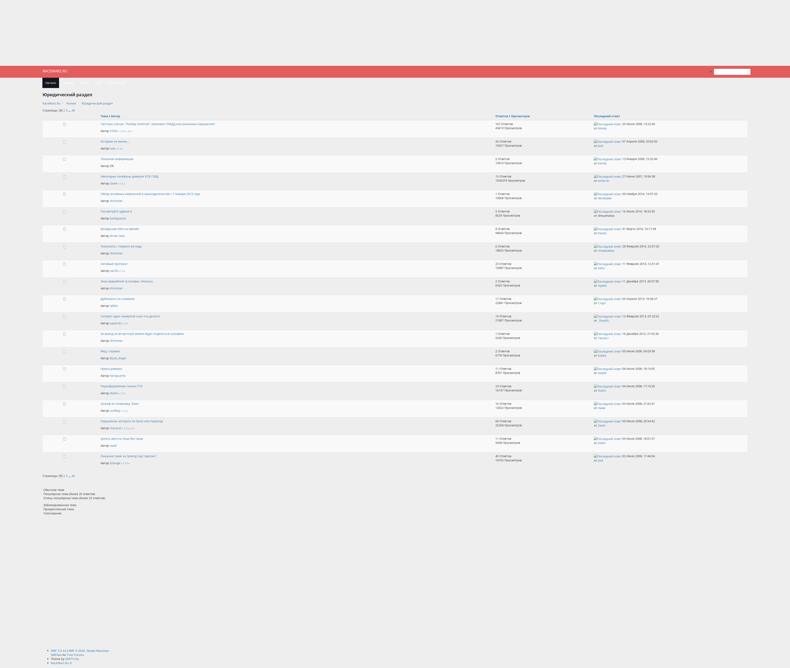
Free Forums (75, 654)
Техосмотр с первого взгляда (121, 246)
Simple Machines (98, 650)
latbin (114, 306)
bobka (602, 355)
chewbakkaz (606, 251)
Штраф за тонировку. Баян (120, 404)
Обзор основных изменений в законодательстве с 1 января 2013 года (150, 194)
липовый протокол (114, 264)
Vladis (114, 393)
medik (602, 373)
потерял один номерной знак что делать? (130, 316)
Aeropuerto (117, 376)
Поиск (84, 83)
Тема (104, 116)
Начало (50, 83)
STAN (113, 131)
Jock (600, 146)
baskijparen (118, 218)
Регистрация (116, 83)
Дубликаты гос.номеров (117, 299)
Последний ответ (607, 116)
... (70, 110)
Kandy (602, 163)
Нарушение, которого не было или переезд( (132, 421)
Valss (601, 268)
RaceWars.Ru (55, 70)
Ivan (113, 148)
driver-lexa (117, 236)
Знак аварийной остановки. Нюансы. (127, 281)
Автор (115, 116)
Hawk (601, 408)
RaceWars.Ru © (61, 663)
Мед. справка (110, 351)
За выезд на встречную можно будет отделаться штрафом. (142, 334)
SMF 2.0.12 (58, 650)
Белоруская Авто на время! (120, 229)
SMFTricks (72, 659)
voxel (113, 446)
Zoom (113, 183)
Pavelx (602, 233)
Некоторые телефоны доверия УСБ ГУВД (129, 176)
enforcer (604, 181)
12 (129, 131)
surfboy (115, 411)
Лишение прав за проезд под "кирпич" (129, 456)
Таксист (603, 338)
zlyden (602, 286)
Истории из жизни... (115, 141)
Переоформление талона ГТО (122, 386)
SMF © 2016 (77, 650)
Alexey (602, 128)
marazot (115, 428)
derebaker (605, 198)
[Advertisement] (395, 33)
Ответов (501, 116)
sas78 (114, 271)
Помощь (68, 83)
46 (73, 110)
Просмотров (520, 116)
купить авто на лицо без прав (122, 439)
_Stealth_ (604, 320)
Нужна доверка (111, 369)
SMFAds (56, 654)
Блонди (115, 463)
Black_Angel (118, 358)
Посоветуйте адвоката (116, 211)
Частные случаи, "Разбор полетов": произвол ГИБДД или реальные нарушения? (158, 124)
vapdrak (115, 323)
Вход (98, 83)
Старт (602, 303)
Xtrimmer (116, 201)
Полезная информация (117, 159)
